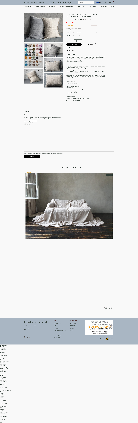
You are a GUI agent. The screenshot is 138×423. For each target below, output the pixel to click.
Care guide (57, 335)
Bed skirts (2, 352)
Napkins (2, 396)
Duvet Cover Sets (4, 355)
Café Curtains (3, 407)
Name (26, 140)
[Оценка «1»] (25, 123)
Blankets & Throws (4, 361)
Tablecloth (2, 391)
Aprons (1, 397)
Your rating (27, 121)
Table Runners (3, 403)
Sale (112, 6)
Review (72, 328)
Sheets (1, 359)
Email (26, 147)
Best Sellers (2, 354)
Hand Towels (3, 384)
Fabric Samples (3, 362)
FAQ (55, 325)
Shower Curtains (4, 412)
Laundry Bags (3, 381)
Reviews (41, 2)
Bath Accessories (4, 386)
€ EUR (100, 2)
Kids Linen (93, 6)
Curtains (2, 409)
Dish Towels (3, 400)
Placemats (2, 393)
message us (89, 44)
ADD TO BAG (74, 44)
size (68, 32)
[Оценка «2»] (27, 123)
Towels (1, 375)
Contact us (34, 2)
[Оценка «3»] (28, 123)
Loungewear (3, 370)
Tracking (57, 337)
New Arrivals (3, 349)
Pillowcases (2, 348)
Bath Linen (52, 6)
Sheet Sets (2, 346)
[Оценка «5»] (32, 123)
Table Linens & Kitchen (66, 6)
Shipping (56, 328)
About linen (73, 323)
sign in (106, 2)
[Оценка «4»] (30, 123)
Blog (71, 330)
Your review (27, 124)
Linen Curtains (81, 6)
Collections (2, 358)
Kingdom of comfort (60, 2)
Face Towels (3, 377)
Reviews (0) (27, 111)
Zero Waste (2, 365)
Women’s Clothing (4, 368)
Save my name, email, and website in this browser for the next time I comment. (44, 153)
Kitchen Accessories (4, 402)
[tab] (69, 111)
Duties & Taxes (70, 50)
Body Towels (3, 380)
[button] (70, 47)
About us (26, 2)
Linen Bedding (28, 6)
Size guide (57, 332)
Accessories (103, 6)
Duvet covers (3, 351)
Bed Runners (3, 364)
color (68, 35)
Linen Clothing (40, 6)
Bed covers (2, 356)
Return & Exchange (60, 330)
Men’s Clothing (3, 371)
